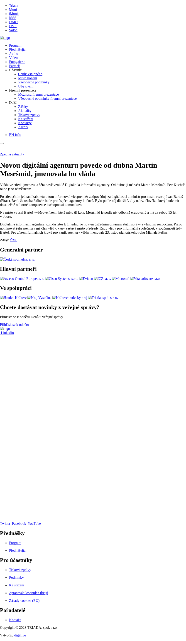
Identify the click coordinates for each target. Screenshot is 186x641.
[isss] (5, 38)
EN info (15, 135)
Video (13, 58)
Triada (13, 5)
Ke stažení (25, 119)
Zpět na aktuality (12, 154)
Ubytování (25, 86)
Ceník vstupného (30, 74)
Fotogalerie (17, 62)
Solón (13, 30)
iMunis (14, 14)
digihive (20, 635)
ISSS (12, 18)
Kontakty (25, 123)
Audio (13, 54)
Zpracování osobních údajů (28, 593)
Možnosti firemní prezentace (38, 94)
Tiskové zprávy (29, 115)
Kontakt (15, 620)
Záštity (23, 107)
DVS (13, 26)
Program (15, 45)
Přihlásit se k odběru (14, 325)
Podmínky (16, 577)
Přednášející (17, 49)
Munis (13, 10)
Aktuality (25, 111)
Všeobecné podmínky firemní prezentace (47, 98)
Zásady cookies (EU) (24, 600)
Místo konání (27, 78)
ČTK (13, 240)
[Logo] (5, 329)
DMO (13, 22)
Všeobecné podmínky (33, 82)
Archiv (23, 127)
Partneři (14, 66)
